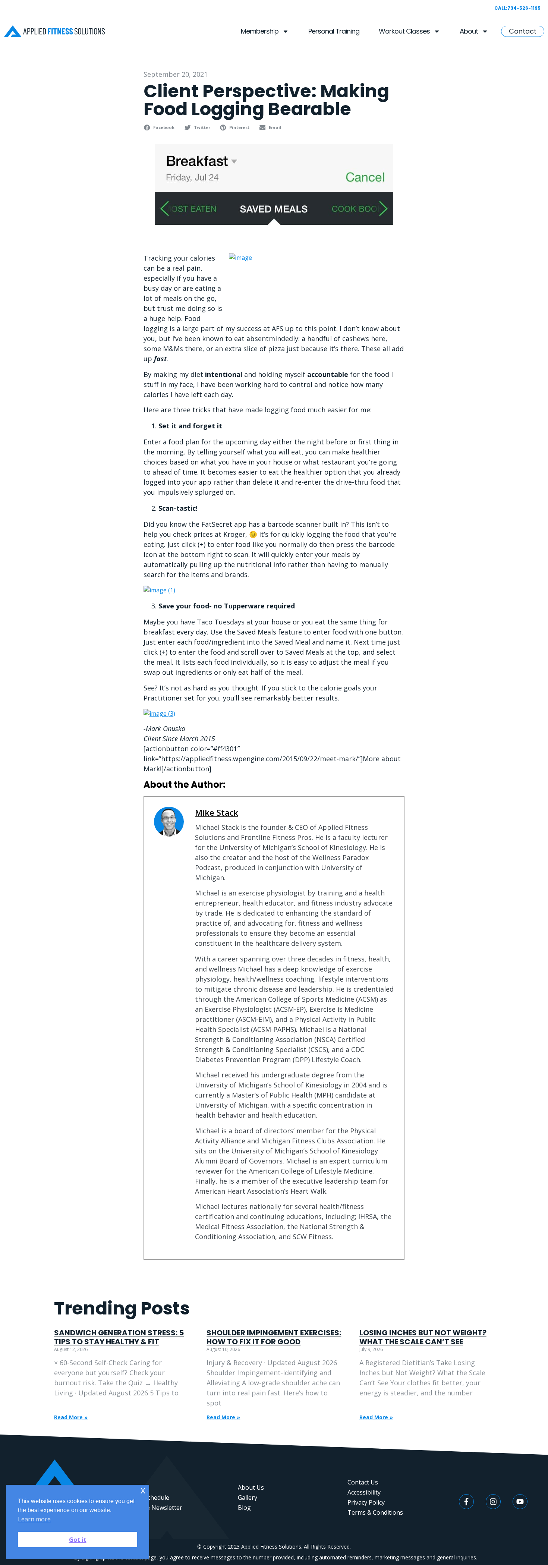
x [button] (143, 1490)
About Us (251, 1487)
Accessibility (364, 1492)
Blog (244, 1507)
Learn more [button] (34, 1519)
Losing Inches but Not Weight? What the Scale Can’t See (422, 1337)
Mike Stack (216, 812)
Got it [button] (77, 1540)
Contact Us (362, 1482)
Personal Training (333, 31)
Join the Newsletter (155, 1507)
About (469, 31)
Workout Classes (404, 31)
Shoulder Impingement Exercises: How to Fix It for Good (274, 1337)
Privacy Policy (366, 1502)
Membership (259, 31)
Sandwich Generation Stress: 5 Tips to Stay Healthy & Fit (119, 1337)
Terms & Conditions (375, 1512)
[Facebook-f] (466, 1501)
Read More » (71, 1417)
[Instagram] (493, 1501)
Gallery (247, 1497)
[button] (160, 127)
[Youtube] (520, 1501)
